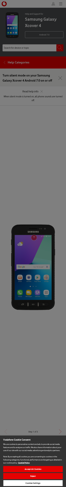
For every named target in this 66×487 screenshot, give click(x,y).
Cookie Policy (24, 463)
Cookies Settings (32, 483)
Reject (33, 476)
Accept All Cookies (33, 469)
